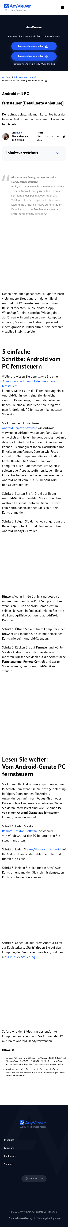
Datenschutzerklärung (20, 1218)
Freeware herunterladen (31, 46)
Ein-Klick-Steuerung (21, 957)
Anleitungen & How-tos (24, 77)
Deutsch (33, 1178)
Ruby (19, 132)
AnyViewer (7, 77)
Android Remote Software (19, 428)
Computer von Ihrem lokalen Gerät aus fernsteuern (28, 383)
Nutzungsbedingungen (49, 1218)
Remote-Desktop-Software (20, 831)
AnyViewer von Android (45, 849)
